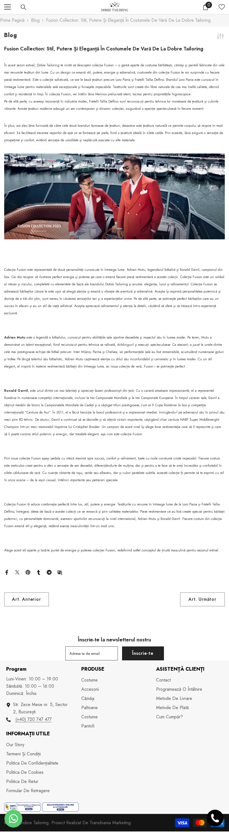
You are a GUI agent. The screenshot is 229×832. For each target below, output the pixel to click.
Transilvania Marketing (110, 822)
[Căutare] (23, 7)
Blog (35, 20)
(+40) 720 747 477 (33, 719)
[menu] (7, 7)
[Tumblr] (38, 571)
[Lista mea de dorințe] (222, 7)
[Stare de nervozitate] (17, 571)
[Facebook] (6, 571)
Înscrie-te (143, 653)
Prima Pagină (12, 20)
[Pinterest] (27, 571)
